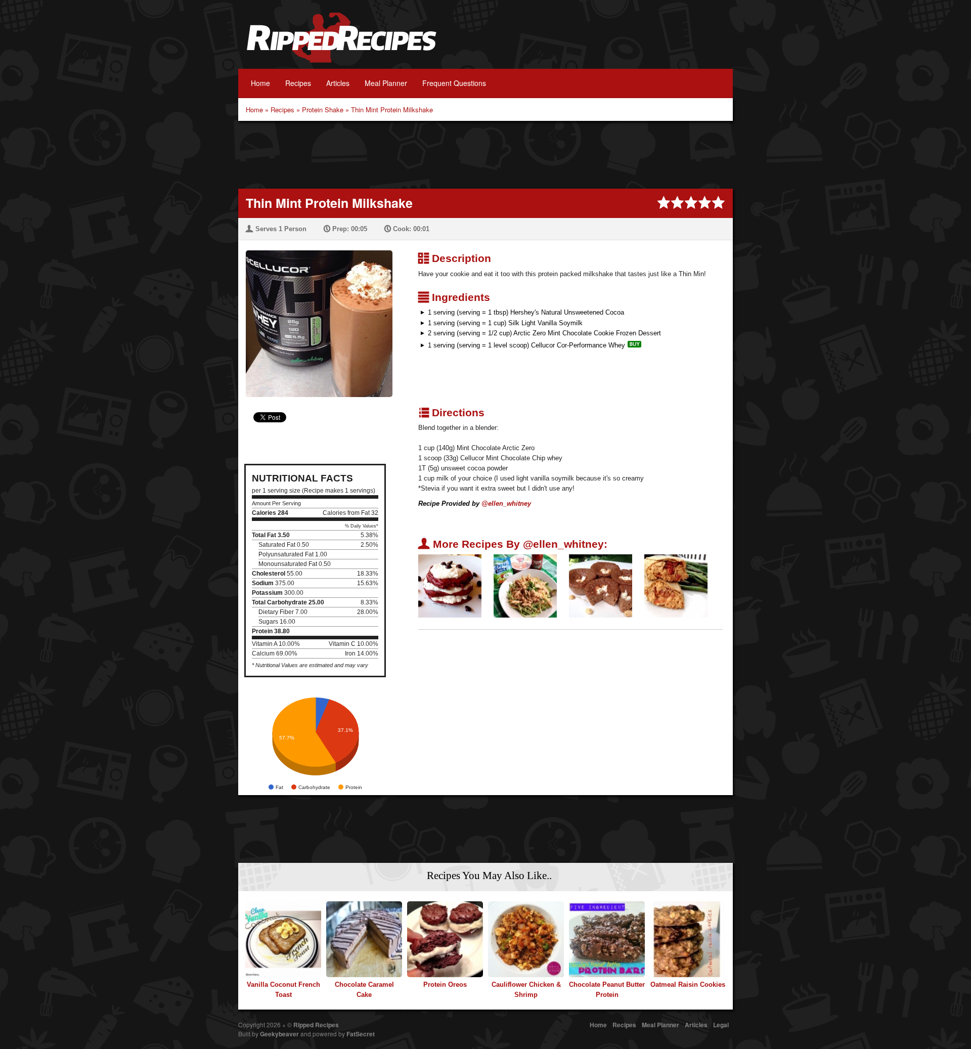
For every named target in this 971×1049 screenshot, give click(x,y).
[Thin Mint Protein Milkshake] (315, 317)
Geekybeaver (279, 1033)
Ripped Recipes (341, 43)
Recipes (298, 83)
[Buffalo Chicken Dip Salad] (525, 585)
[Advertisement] (485, 154)
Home (260, 83)
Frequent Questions (454, 83)
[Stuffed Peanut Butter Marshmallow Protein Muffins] (600, 585)
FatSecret (360, 1033)
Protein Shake (322, 109)
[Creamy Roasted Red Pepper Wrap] (676, 585)
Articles (337, 83)
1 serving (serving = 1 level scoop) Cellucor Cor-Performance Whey (526, 345)
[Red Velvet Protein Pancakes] (449, 585)
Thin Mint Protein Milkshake (392, 109)
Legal (721, 1024)
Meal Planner (386, 83)
